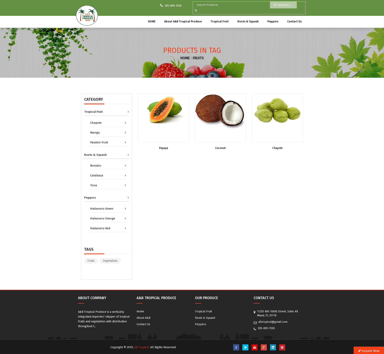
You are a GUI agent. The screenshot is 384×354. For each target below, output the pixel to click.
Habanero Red (100, 228)
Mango (95, 132)
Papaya (163, 148)
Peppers (272, 21)
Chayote (96, 123)
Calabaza (96, 175)
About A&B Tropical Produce (183, 21)
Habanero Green (101, 208)
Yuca (93, 185)
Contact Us (294, 21)
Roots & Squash (248, 21)
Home (140, 311)
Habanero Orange (102, 218)
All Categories (281, 4)
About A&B (143, 318)
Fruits (198, 58)
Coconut (220, 148)
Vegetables (110, 260)
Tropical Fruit (220, 21)
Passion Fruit (99, 142)
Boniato (95, 165)
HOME (151, 21)
